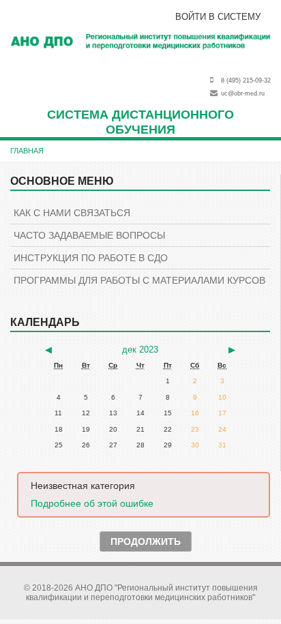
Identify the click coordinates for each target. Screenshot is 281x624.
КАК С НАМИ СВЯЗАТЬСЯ (72, 212)
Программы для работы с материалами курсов (139, 280)
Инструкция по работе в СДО (91, 257)
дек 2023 (140, 349)
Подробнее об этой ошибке (92, 503)
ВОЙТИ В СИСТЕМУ (218, 17)
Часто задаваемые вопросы (89, 235)
